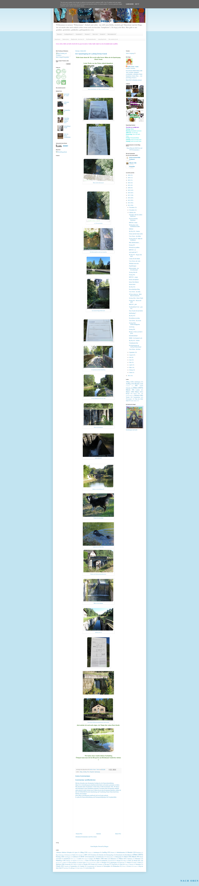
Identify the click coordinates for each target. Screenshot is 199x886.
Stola (139, 862)
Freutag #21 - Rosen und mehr (135, 301)
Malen (106, 858)
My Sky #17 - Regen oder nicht (135, 255)
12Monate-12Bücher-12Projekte (64, 852)
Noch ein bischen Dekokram (133, 219)
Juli (130, 357)
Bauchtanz (138, 852)
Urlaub (58, 866)
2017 (129, 195)
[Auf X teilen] (112, 769)
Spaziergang (97, 772)
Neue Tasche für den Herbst (136, 311)
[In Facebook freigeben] (114, 769)
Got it (137, 4)
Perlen (87, 860)
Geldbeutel (75, 856)
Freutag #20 (132, 329)
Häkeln (128, 390)
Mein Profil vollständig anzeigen (134, 80)
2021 (129, 185)
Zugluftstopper (132, 266)
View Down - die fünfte (135, 236)
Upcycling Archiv (102, 39)
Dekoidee (128, 388)
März (130, 367)
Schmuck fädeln (129, 395)
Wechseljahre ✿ (112, 34)
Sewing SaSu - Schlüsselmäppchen (134, 323)
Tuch (121, 864)
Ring (125, 860)
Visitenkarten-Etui (133, 343)
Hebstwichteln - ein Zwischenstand (134, 269)
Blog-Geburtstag (59, 855)
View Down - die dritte (134, 291)
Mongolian (132, 166)
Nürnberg (59, 860)
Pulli (93, 860)
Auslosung (131, 327)
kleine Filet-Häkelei (134, 282)
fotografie (92, 772)
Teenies (128, 397)
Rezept (127, 393)
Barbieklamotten (121, 852)
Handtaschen (100, 856)
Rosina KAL (137, 393)
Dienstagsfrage (109, 855)
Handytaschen (110, 856)
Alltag (81, 772)
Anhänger (90, 852)
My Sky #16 (132, 287)
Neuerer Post (79, 833)
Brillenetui (67, 855)
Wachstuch (99, 866)
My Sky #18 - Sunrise (134, 231)
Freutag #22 (132, 274)
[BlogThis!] (111, 769)
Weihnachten (116, 866)
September (132, 352)
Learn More (130, 4)
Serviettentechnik (91, 862)
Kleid (59, 858)
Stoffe (134, 862)
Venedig (82, 866)
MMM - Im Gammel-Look (135, 338)
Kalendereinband (133, 335)
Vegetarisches (136, 397)
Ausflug (84, 772)
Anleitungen (137, 382)
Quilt (98, 860)
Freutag (58, 857)
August (131, 355)
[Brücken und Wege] (135, 109)
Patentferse (81, 860)
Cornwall (128, 385)
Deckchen (93, 855)
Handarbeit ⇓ (79, 34)
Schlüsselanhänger (72, 862)
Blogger (106, 846)
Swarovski (67, 864)
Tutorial (131, 864)
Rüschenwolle (59, 862)
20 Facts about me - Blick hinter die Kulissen (135, 294)
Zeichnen (135, 866)
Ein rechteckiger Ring (134, 289)
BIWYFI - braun (133, 222)
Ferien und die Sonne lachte (136, 234)
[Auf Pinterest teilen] (115, 769)
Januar (131, 372)
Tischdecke (99, 864)
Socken (104, 862)
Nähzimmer (138, 858)
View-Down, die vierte (134, 261)
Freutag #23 (132, 245)
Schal (64, 862)
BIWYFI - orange (133, 277)
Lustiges (91, 858)
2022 (129, 182)
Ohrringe (68, 860)
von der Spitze (88, 868)
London (138, 390)
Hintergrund (118, 856)
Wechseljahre (129, 399)
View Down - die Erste (134, 349)
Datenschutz (66, 39)
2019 (129, 190)
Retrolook (112, 860)
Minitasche (113, 858)
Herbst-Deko (132, 284)
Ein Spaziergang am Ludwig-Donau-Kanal (135, 346)
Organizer (74, 860)
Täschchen (138, 864)
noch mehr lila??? (133, 252)
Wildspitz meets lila (134, 263)
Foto (88, 772)
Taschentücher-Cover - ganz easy (136, 307)
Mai (130, 362)
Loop (85, 858)
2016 (129, 198)
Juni (130, 360)
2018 (129, 192)
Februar (131, 370)
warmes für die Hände (134, 258)
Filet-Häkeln (128, 855)
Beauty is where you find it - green (136, 332)
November (132, 210)
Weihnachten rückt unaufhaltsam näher (134, 225)
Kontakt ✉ (102, 34)
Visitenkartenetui (90, 866)
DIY (136, 385)
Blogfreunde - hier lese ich (77, 39)
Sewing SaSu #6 (133, 272)
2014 (129, 203)
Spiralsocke (121, 862)
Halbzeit (131, 229)
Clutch (73, 855)
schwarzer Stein (66, 102)
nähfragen (72, 868)
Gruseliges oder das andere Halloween (135, 215)
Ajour (75, 852)
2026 (129, 175)
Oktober (131, 212)
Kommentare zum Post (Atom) (89, 837)
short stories (134, 400)
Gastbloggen (67, 856)
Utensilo (66, 866)
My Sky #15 (132, 315)
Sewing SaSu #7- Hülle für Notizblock (135, 239)
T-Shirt (74, 864)
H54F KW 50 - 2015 (66, 94)
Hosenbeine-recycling (134, 318)
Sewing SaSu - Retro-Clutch (136, 298)
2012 (129, 375)
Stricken (136, 395)
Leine (74, 858)
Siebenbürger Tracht (67, 126)
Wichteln (129, 866)
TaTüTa (79, 864)
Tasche (85, 864)
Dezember (132, 207)
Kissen (141, 856)
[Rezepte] (135, 121)
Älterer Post (118, 833)
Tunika (126, 864)
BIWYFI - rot (132, 250)
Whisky (123, 866)
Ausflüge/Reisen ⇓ (68, 34)
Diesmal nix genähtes (134, 247)
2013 (129, 205)
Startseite (59, 34)
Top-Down (114, 864)
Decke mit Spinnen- (134, 279)
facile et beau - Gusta (132, 66)
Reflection (104, 860)
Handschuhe (91, 856)
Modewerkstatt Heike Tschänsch (134, 158)
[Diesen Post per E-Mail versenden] (109, 769)
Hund (126, 857)
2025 (129, 177)
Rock (129, 860)
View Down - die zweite (135, 320)
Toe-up (106, 864)
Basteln (137, 384)
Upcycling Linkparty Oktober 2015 (66, 120)
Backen (112, 852)
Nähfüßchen (130, 858)
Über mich (95, 34)
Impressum (57, 39)
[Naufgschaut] (135, 96)
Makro (128, 392)
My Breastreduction (91, 39)
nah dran (66, 868)
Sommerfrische (67, 110)
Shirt (98, 862)
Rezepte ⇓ (87, 34)
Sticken (129, 862)
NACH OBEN (189, 880)
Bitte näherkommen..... (134, 242)
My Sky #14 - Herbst (134, 340)
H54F (82, 857)
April (130, 365)
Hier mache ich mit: (113, 39)
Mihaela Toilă (132, 163)
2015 (129, 200)
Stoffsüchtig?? (132, 313)
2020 (129, 187)
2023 (129, 180)
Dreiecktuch (119, 855)
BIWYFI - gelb (133, 304)
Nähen (137, 392)
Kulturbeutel (67, 858)
